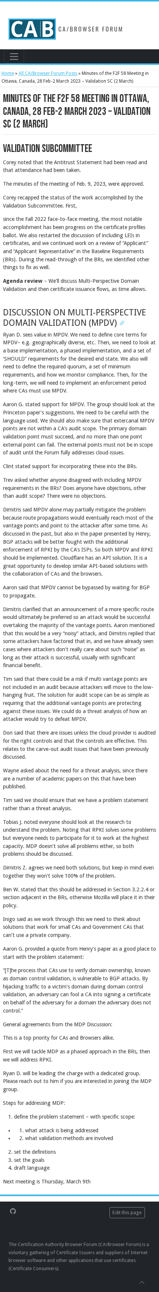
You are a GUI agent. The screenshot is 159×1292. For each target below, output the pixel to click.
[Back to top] (142, 1282)
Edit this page (127, 1212)
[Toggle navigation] (14, 56)
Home (7, 73)
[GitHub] (13, 1211)
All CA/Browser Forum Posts (47, 73)
